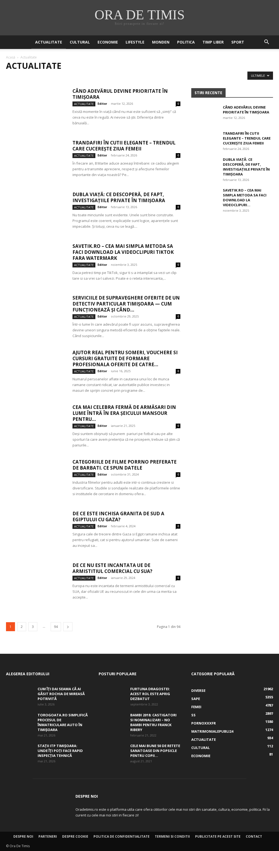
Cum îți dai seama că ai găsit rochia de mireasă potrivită (61, 693)
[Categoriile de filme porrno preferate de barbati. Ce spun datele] (35, 479)
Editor (102, 103)
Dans (81, 77)
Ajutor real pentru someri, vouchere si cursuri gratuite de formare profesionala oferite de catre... (125, 358)
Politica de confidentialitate (121, 836)
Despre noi (23, 836)
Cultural (80, 42)
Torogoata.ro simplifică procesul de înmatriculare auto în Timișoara (63, 722)
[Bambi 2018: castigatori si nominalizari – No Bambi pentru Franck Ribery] (112, 722)
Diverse (97, 77)
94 (56, 626)
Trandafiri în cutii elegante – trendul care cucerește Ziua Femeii (123, 146)
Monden (160, 42)
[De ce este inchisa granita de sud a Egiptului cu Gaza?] (35, 531)
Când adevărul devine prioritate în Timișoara (120, 94)
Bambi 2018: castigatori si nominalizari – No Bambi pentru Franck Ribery (153, 722)
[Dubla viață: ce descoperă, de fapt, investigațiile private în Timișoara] (35, 212)
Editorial (140, 77)
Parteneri (47, 836)
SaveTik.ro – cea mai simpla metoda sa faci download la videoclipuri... (244, 197)
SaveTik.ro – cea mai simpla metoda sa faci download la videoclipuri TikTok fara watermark (123, 252)
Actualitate (48, 42)
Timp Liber (213, 42)
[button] (266, 42)
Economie (108, 42)
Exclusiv (194, 77)
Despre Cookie (75, 836)
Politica (186, 42)
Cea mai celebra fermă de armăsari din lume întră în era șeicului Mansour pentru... (124, 413)
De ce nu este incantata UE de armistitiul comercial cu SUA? (112, 568)
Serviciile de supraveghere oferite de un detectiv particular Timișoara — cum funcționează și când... (126, 304)
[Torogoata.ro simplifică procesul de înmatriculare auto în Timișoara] (19, 722)
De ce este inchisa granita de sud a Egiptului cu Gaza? (118, 516)
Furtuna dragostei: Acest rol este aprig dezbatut (150, 693)
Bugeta (42, 77)
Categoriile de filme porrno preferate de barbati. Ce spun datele (124, 465)
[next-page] (67, 626)
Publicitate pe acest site (218, 836)
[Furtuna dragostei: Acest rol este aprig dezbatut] (112, 695)
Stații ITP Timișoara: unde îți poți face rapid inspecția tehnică (60, 750)
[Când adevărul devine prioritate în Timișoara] (35, 108)
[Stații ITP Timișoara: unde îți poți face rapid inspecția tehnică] (19, 752)
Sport (237, 42)
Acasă (10, 57)
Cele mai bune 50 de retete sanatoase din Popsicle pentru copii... (155, 750)
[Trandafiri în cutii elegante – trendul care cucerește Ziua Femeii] (35, 160)
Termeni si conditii (172, 836)
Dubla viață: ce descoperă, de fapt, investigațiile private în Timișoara (118, 197)
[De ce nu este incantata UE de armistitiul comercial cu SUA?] (35, 582)
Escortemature (167, 77)
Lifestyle (135, 42)
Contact (254, 836)
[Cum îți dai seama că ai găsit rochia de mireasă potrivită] (19, 695)
